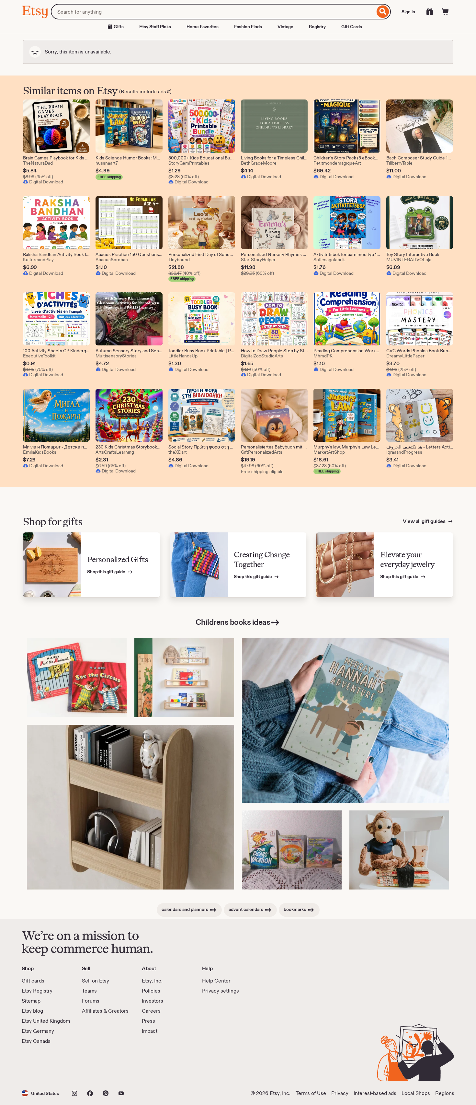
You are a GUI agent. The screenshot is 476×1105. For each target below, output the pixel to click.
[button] (40, 1093)
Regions (444, 1093)
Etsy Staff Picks (155, 26)
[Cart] (445, 11)
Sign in (408, 11)
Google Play (92, 1062)
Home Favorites (203, 26)
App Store (43, 1062)
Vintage (285, 26)
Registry (317, 26)
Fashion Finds (248, 26)
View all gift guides (425, 521)
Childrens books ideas (233, 622)
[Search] (383, 11)
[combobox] (213, 11)
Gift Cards (351, 26)
